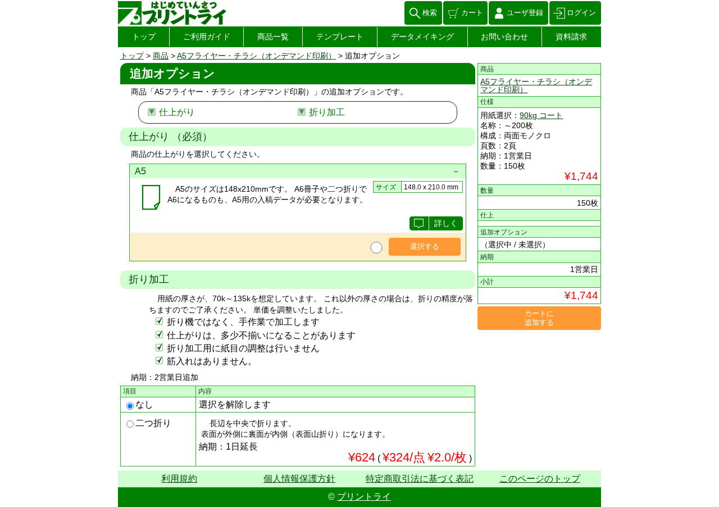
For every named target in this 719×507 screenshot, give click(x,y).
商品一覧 (273, 36)
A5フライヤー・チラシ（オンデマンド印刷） (256, 55)
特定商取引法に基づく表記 (420, 478)
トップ (144, 36)
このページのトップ (539, 478)
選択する (424, 246)
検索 (429, 12)
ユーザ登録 (525, 12)
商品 (161, 55)
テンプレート (339, 36)
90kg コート (541, 115)
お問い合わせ (504, 36)
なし (144, 404)
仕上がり (177, 112)
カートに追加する (539, 318)
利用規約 (179, 478)
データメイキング (422, 36)
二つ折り (153, 423)
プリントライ (364, 496)
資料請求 (571, 36)
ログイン (581, 12)
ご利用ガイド (206, 36)
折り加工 (327, 112)
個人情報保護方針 (299, 478)
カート (472, 12)
